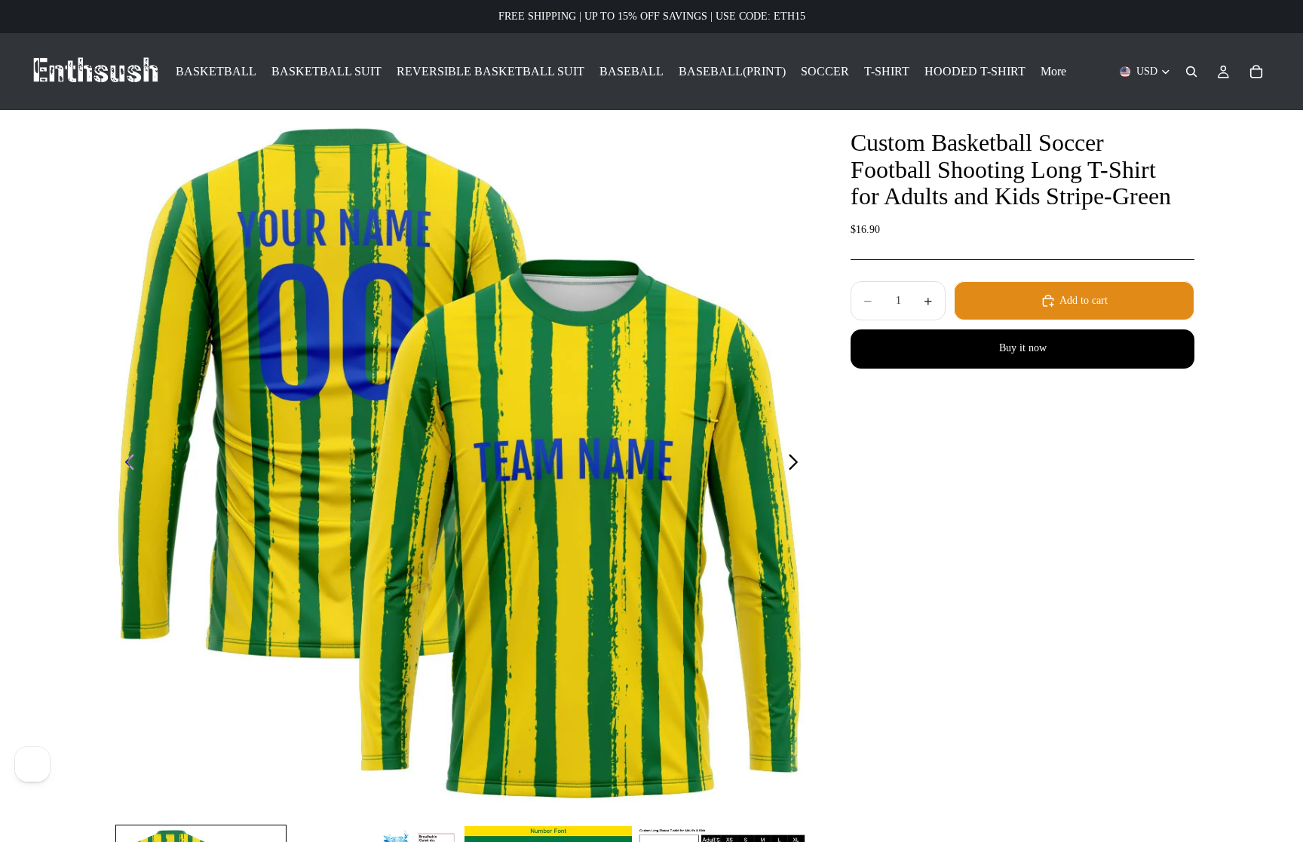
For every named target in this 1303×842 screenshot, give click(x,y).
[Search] (1191, 71)
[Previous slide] (126, 464)
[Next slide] (797, 464)
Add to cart (1083, 300)
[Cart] (1256, 71)
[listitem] (1053, 71)
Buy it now (1023, 348)
